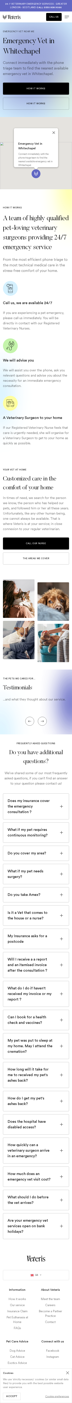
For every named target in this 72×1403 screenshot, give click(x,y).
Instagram (52, 1357)
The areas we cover (36, 558)
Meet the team (50, 1299)
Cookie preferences (57, 1396)
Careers (50, 1305)
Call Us (54, 17)
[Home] (19, 17)
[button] (36, 174)
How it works (36, 88)
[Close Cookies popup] (67, 1372)
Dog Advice (17, 1351)
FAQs (17, 1328)
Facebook (52, 1351)
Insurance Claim (17, 1311)
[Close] (53, 132)
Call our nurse (36, 543)
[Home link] (36, 1258)
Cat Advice (17, 1357)
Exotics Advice (17, 1363)
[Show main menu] (65, 17)
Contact (50, 1322)
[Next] (42, 721)
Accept (12, 1396)
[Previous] (29, 721)
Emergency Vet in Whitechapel (30, 146)
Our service (17, 1305)
